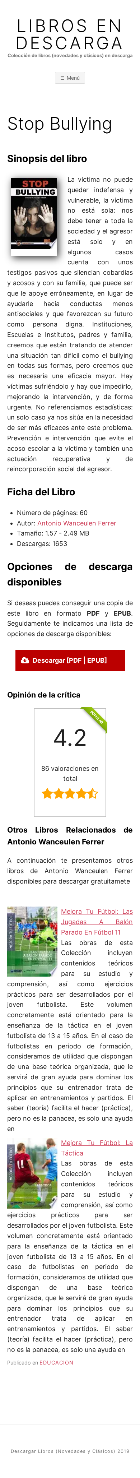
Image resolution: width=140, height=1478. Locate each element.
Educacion (56, 1362)
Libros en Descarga (70, 34)
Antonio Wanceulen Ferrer (76, 523)
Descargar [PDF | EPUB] (70, 660)
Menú (73, 78)
